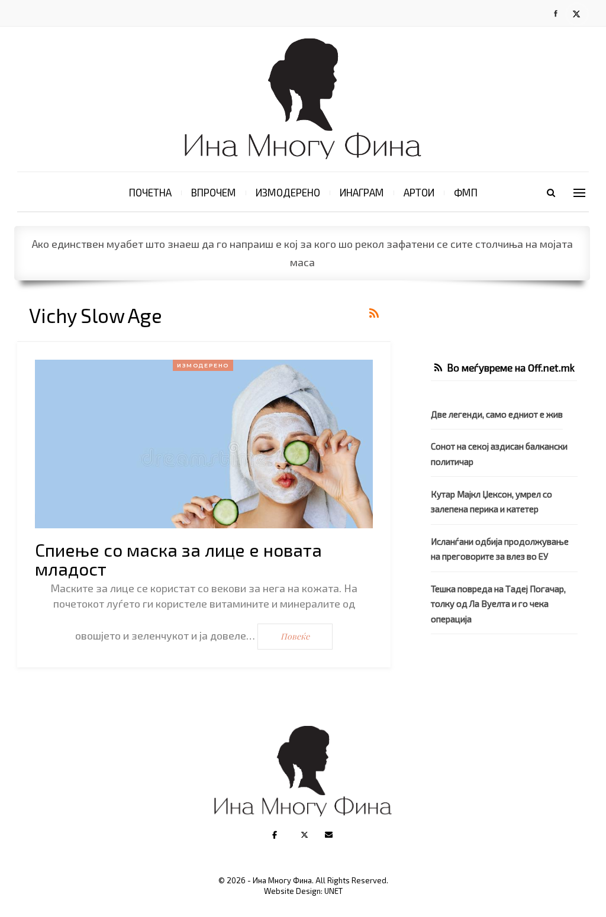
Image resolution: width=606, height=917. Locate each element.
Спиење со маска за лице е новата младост (178, 559)
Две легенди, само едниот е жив (497, 414)
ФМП (466, 192)
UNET (333, 891)
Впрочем (213, 192)
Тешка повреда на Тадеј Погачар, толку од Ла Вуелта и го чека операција (498, 603)
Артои (419, 192)
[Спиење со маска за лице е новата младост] (204, 444)
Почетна (150, 192)
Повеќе (295, 636)
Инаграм (362, 192)
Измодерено (288, 192)
